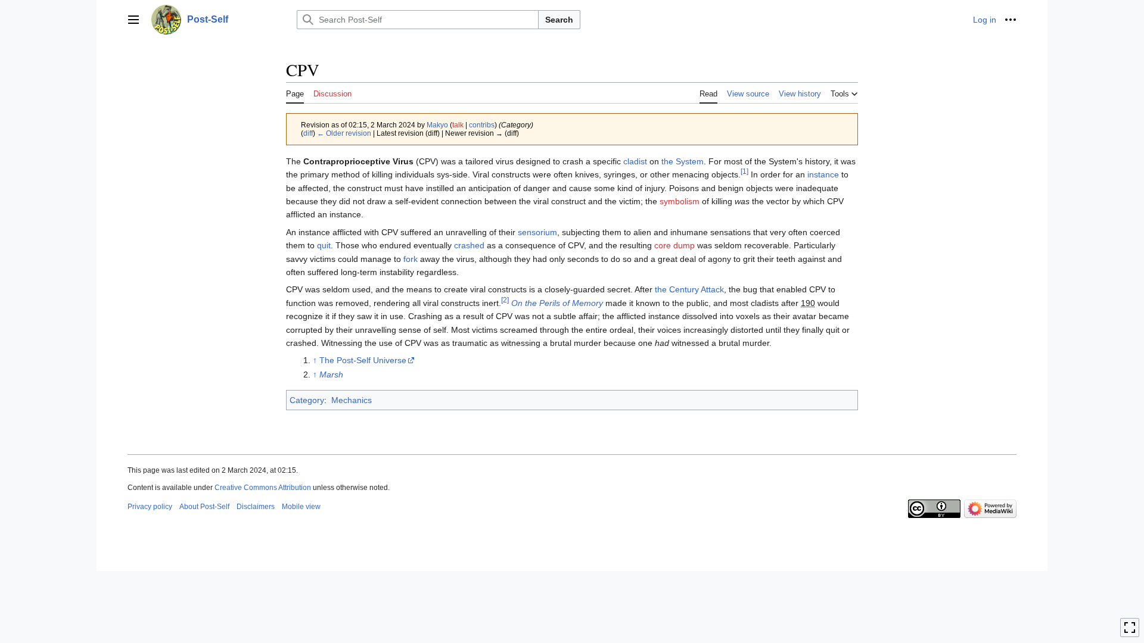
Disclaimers (256, 506)
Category (307, 400)
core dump (674, 245)
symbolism (680, 201)
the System (682, 161)
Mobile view (301, 506)
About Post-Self (204, 506)
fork (410, 259)
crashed (469, 245)
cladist (635, 161)
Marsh (331, 374)
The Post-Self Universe (362, 360)
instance (823, 174)
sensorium (537, 232)
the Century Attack (689, 289)
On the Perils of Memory (557, 303)
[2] (505, 300)
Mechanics (351, 400)
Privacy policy (150, 506)
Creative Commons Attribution (262, 487)
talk (458, 125)
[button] (133, 19)
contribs (482, 125)
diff (308, 133)
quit (324, 245)
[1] (744, 172)
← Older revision (344, 133)
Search (559, 19)
